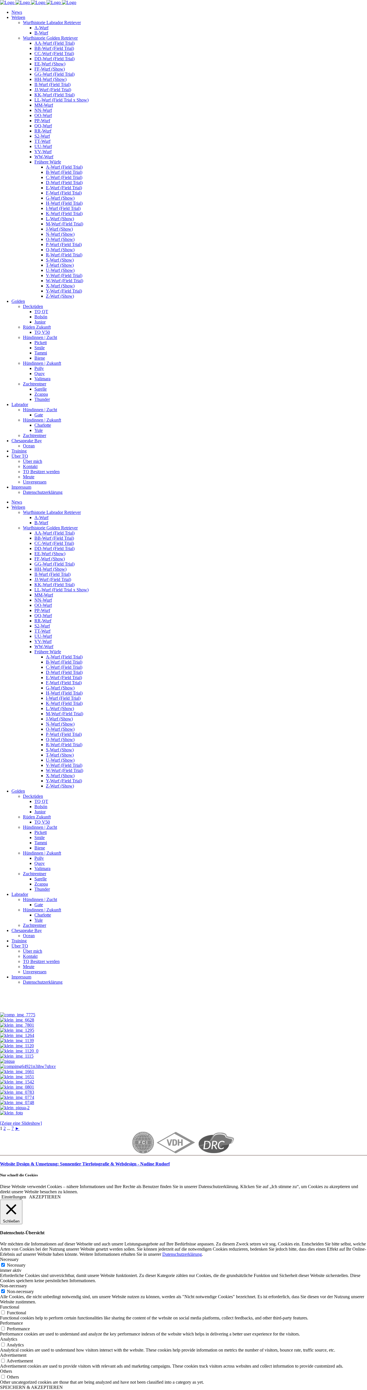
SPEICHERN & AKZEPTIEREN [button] (31, 1387)
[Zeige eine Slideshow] (21, 1123)
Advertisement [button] (13, 1355)
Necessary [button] (9, 1259)
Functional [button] (9, 1307)
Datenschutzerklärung (182, 1254)
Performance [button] (11, 1323)
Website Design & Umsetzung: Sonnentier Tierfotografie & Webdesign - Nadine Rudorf (85, 1163)
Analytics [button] (8, 1339)
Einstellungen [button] (13, 1196)
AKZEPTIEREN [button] (45, 1196)
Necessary (16, 1265)
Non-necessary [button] (13, 1285)
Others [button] (6, 1371)
